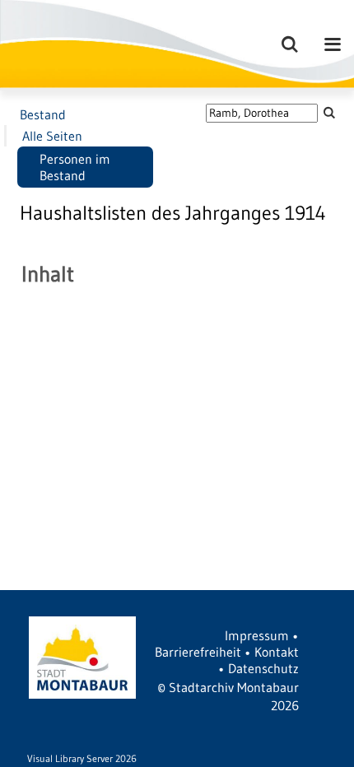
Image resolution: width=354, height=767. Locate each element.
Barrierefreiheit (198, 652)
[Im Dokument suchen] (329, 112)
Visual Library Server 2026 (82, 758)
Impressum (257, 635)
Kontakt (276, 652)
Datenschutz (263, 668)
